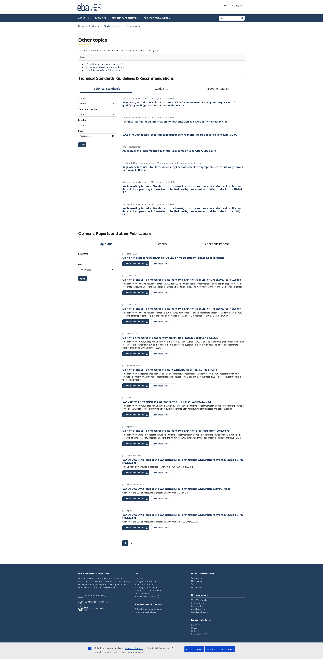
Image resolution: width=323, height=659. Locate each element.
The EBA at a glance (200, 600)
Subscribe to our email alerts (148, 609)
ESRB (193, 631)
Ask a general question (145, 581)
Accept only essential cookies (220, 649)
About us (83, 18)
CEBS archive (197, 634)
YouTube (198, 587)
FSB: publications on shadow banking (102, 64)
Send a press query (144, 584)
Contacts (139, 578)
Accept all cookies (194, 649)
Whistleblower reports (145, 596)
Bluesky (198, 578)
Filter (82, 144)
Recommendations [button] (217, 89)
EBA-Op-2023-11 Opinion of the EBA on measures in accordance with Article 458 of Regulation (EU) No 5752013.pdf (182, 461)
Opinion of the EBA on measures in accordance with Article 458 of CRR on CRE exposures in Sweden (181, 279)
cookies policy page (134, 648)
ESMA (194, 627)
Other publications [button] (217, 244)
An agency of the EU (94, 595)
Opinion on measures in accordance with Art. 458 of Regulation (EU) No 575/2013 (170, 337)
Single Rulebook (111, 26)
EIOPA (194, 624)
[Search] (242, 18)
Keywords (83, 253)
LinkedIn (198, 581)
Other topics (132, 26)
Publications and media (157, 18)
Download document (134, 263)
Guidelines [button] (161, 89)
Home (81, 26)
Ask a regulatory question (147, 587)
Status (81, 98)
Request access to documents (149, 590)
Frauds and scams (199, 612)
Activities (100, 18)
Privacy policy (197, 603)
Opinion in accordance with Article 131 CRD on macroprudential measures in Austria (173, 257)
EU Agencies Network (95, 601)
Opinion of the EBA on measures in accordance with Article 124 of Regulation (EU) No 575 (175, 430)
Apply (82, 278)
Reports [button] (161, 244)
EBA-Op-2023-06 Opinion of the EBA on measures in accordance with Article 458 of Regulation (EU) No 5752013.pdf (182, 516)
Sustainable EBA (97, 608)
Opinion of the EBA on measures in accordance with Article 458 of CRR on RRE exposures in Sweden (181, 308)
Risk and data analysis (125, 18)
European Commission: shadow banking (103, 67)
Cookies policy (198, 609)
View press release (162, 263)
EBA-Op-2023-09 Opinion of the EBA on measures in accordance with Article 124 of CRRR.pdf (177, 488)
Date (80, 131)
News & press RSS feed (145, 612)
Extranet (227, 5)
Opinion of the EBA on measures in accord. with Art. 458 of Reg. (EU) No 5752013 (169, 369)
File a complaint (142, 593)
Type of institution (88, 109)
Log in (238, 5)
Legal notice (197, 606)
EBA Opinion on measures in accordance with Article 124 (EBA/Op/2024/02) (166, 401)
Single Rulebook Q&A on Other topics (102, 70)
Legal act (83, 120)
